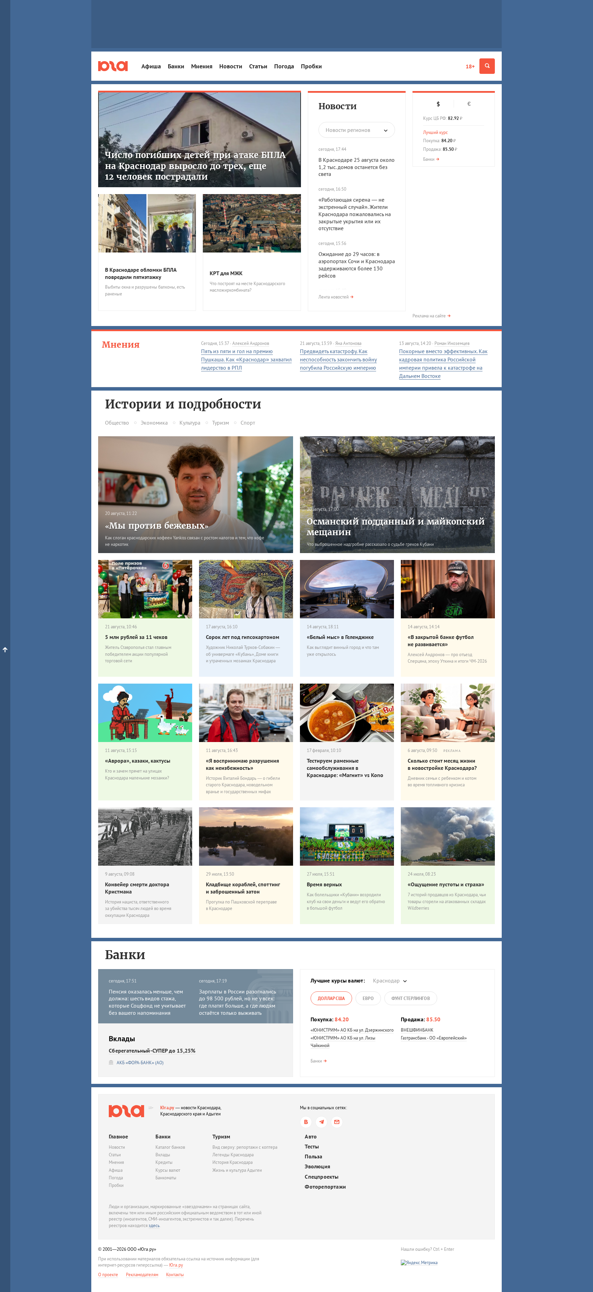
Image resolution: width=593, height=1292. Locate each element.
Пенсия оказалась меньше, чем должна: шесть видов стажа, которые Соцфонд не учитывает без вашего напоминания (147, 1002)
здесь (154, 1225)
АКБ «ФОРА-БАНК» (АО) (140, 1063)
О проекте (108, 1275)
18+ (470, 66)
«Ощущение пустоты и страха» (446, 884)
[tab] (331, 998)
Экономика (154, 422)
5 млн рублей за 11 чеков (136, 636)
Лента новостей (333, 297)
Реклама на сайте (429, 316)
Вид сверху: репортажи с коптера (244, 1147)
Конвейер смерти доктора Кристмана (137, 888)
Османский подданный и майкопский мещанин (396, 527)
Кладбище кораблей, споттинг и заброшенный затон (243, 888)
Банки (176, 66)
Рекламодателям (142, 1275)
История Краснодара (232, 1162)
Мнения (201, 66)
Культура (189, 422)
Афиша (151, 66)
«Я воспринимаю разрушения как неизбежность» (242, 764)
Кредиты (164, 1162)
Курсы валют (167, 1170)
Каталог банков (170, 1147)
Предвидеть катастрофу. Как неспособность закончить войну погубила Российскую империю (338, 359)
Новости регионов (348, 129)
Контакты (175, 1275)
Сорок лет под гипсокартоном (242, 636)
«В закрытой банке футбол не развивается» (441, 640)
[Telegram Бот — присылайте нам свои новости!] (337, 1122)
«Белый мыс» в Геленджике (340, 636)
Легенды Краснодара (233, 1155)
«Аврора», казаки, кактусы (137, 760)
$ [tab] (438, 104)
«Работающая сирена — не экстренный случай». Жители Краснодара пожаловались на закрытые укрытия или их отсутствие (354, 214)
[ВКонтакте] (306, 1122)
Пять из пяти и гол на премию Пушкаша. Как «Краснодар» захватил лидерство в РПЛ (246, 359)
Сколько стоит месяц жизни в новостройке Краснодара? (442, 764)
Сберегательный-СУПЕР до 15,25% (152, 1050)
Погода (284, 66)
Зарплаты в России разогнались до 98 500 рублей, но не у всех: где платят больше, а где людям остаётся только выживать (237, 1002)
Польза (313, 1156)
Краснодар (386, 980)
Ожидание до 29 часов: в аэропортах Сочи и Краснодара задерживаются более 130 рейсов (356, 264)
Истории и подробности (183, 404)
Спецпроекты (321, 1176)
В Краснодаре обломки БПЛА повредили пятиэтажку (140, 273)
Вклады (162, 1155)
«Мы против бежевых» (157, 525)
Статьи (258, 66)
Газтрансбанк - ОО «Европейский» (434, 1038)
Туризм (220, 422)
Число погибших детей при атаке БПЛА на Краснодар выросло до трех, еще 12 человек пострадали (195, 166)
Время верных (324, 884)
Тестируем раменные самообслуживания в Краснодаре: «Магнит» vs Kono (345, 767)
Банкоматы (165, 1178)
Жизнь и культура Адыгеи (237, 1170)
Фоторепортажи (325, 1186)
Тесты (312, 1146)
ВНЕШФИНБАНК (417, 1030)
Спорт (248, 422)
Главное (118, 1136)
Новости (230, 66)
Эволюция (317, 1166)
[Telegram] (321, 1122)
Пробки (311, 66)
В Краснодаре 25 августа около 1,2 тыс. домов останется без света (356, 167)
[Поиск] (487, 66)
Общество (117, 422)
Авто (311, 1136)
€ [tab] (469, 104)
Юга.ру (167, 1108)
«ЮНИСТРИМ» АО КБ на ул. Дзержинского (352, 1030)
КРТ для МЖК (226, 273)
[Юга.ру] (113, 66)
